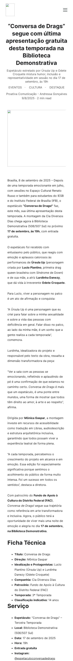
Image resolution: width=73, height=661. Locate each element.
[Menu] (65, 9)
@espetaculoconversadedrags (35, 658)
